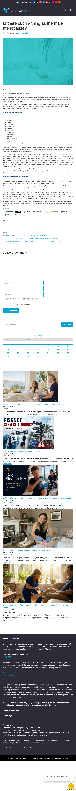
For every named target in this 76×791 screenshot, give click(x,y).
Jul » (41, 362)
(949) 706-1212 (26, 2)
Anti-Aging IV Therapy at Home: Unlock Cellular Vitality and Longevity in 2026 (34, 404)
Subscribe (67, 324)
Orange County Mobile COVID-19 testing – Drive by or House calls (32, 238)
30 (38, 356)
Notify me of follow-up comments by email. (22, 299)
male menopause (28, 235)
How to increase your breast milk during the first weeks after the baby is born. (37, 242)
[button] (65, 10)
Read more (66, 414)
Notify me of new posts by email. (18, 304)
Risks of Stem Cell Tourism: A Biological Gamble (22, 451)
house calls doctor (13, 235)
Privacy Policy (8, 675)
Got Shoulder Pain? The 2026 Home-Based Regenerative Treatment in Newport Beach (37, 498)
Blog (7, 232)
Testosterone (41, 235)
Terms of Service (9, 673)
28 (18, 356)
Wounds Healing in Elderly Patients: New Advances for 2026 (27, 550)
